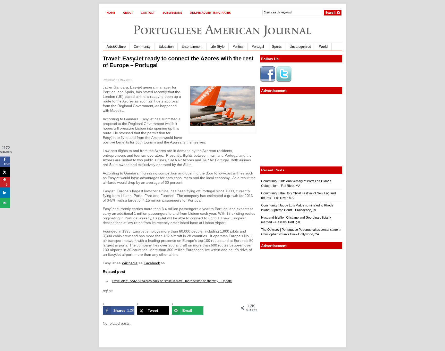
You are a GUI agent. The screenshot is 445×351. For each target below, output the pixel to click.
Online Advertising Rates (210, 12)
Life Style (217, 47)
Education (166, 47)
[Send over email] (5, 203)
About (128, 12)
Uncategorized (300, 47)
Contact (148, 12)
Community (142, 47)
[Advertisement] (301, 130)
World (323, 47)
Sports (277, 47)
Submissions (172, 12)
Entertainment (192, 47)
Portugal (258, 47)
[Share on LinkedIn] (5, 192)
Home (111, 12)
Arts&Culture (116, 47)
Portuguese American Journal (222, 29)
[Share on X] (5, 172)
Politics (238, 47)
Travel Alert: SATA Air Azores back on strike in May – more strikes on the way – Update (172, 281)
